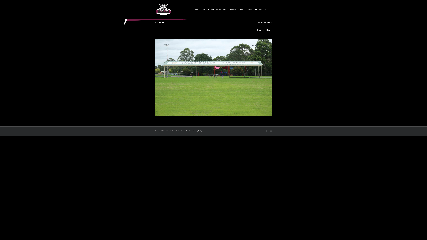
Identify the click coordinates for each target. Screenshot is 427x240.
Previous (260, 30)
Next (268, 30)
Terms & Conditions (186, 131)
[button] (268, 9)
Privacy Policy (197, 131)
